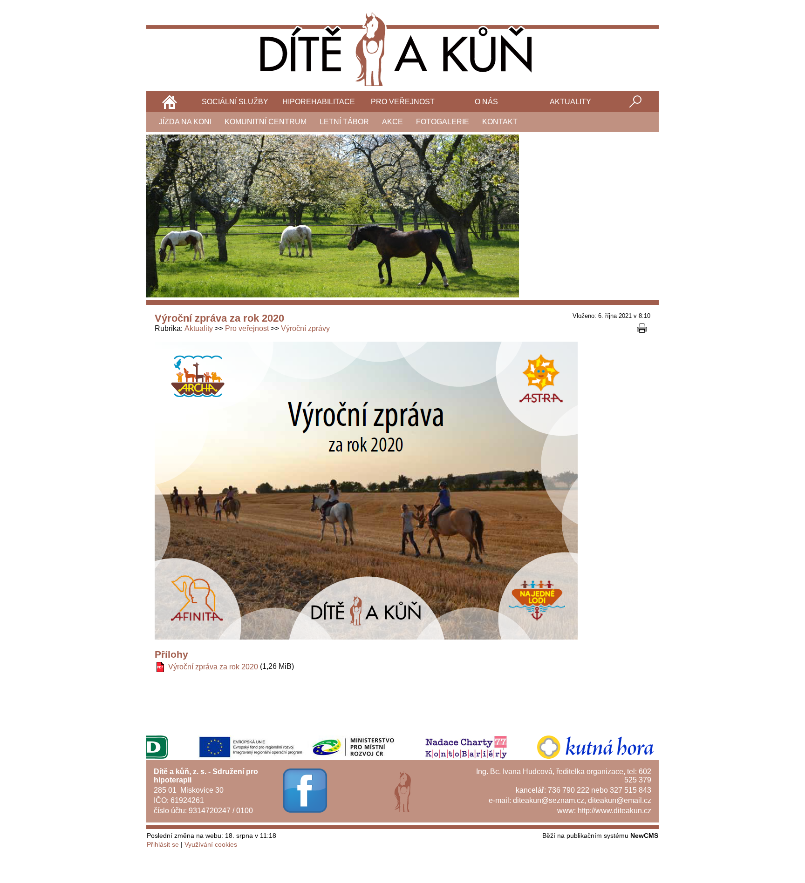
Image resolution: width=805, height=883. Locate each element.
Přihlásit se (163, 844)
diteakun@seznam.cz (548, 800)
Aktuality (570, 102)
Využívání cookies (210, 844)
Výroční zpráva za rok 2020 (213, 667)
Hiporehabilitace (318, 102)
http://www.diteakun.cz (614, 811)
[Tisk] (642, 328)
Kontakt (500, 122)
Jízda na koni (185, 122)
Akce (392, 122)
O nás (486, 102)
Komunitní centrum (266, 122)
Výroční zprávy (305, 328)
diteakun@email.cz (619, 800)
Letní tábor (344, 122)
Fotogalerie (442, 122)
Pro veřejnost (403, 102)
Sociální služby (235, 102)
